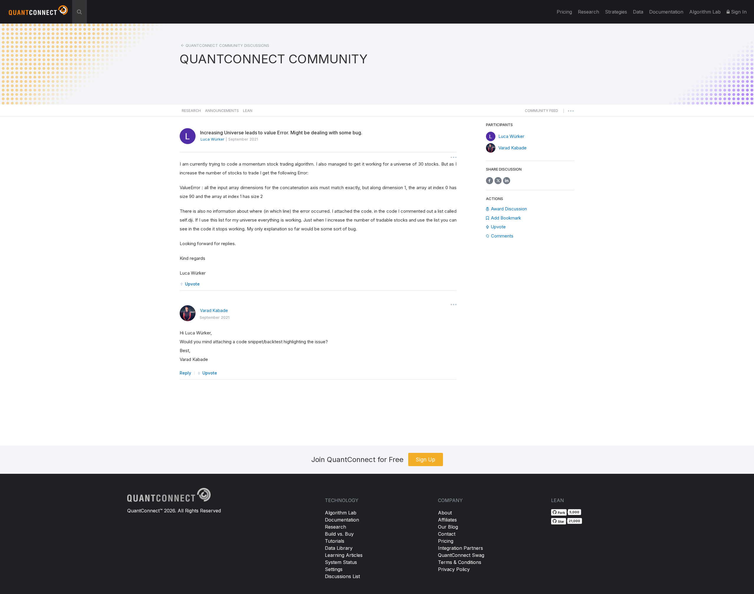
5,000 (574, 512)
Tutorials (334, 541)
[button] (541, 112)
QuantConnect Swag (461, 555)
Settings (334, 569)
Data (638, 12)
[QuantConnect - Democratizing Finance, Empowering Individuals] (38, 12)
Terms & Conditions (459, 562)
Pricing (564, 12)
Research (588, 12)
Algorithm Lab (340, 513)
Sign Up (425, 459)
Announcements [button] (222, 110)
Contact (446, 534)
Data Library (339, 548)
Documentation (342, 520)
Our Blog (448, 527)
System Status (341, 562)
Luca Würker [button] (212, 139)
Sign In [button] (738, 12)
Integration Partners (460, 548)
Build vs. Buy (339, 534)
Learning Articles (344, 555)
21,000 (574, 521)
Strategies (616, 12)
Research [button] (191, 110)
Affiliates (447, 520)
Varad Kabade (214, 310)
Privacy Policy (454, 569)
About (445, 513)
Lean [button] (247, 110)
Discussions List (342, 576)
